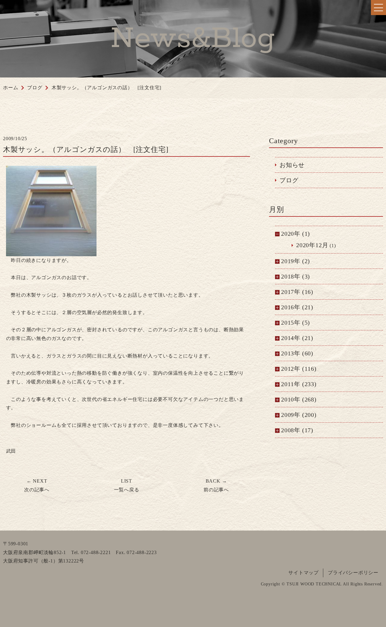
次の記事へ (36, 485)
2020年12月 (312, 245)
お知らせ (292, 165)
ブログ (289, 180)
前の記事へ (216, 485)
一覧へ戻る (126, 485)
